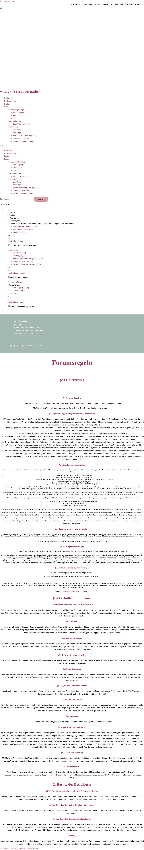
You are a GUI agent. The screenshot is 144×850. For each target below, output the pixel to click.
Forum (6, 107)
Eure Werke (17, 130)
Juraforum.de (84, 591)
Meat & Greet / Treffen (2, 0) (23, 229)
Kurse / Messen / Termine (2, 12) (25, 227)
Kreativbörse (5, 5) (19, 232)
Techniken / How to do (21, 138)
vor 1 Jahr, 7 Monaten (16, 241)
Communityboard (14, 121)
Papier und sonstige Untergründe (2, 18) (28, 259)
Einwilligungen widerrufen (23, 333)
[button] (72, 145)
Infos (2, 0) (16, 294)
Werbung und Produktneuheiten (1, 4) (27, 264)
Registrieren (8, 98)
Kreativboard (13, 127)
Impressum (18, 325)
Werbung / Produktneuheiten (23, 141)
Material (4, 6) (18, 256)
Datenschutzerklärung (21, 322)
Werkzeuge (17, 133)
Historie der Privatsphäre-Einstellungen (28, 330)
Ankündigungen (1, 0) (21, 288)
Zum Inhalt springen (7, 1)
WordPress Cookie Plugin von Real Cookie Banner (19, 848)
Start (1, 205)
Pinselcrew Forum (15, 282)
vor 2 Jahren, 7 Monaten (17, 302)
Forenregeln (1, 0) (19, 291)
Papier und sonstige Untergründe (25, 135)
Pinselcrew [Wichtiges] (16, 110)
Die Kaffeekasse (10, 101)
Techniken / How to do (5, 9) (23, 261)
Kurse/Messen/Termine (21, 124)
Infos (14, 118)
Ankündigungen (19, 112)
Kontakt (7, 104)
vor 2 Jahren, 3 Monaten (17, 273)
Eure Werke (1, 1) (19, 253)
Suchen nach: (5, 199)
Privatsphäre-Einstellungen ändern (27, 327)
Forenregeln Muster (68, 591)
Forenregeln (17, 115)
